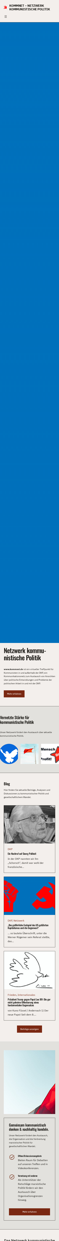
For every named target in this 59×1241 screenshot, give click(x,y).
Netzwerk (19, 920)
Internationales (26, 994)
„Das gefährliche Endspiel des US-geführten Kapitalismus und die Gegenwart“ (28, 926)
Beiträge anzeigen (29, 1029)
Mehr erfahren (14, 693)
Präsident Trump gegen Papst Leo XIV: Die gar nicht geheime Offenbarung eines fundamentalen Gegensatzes (29, 1002)
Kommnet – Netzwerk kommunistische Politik (29, 7)
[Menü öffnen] (6, 16)
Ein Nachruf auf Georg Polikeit (22, 853)
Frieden (12, 994)
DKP (10, 849)
